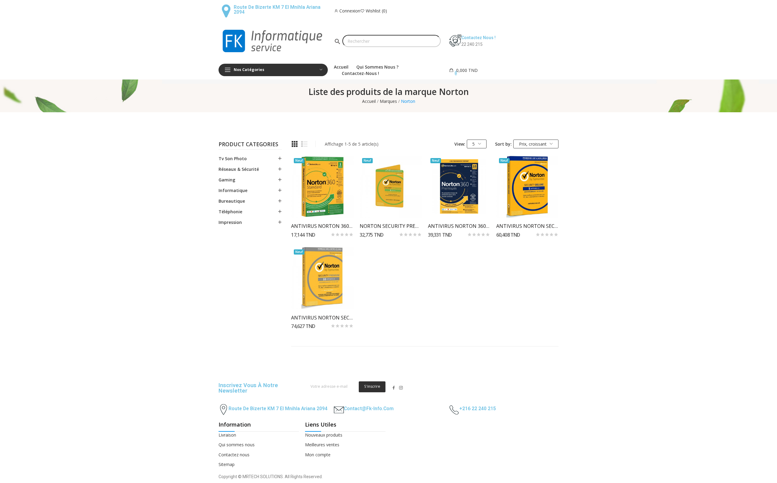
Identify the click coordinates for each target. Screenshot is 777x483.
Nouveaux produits (323, 435)
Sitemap (227, 464)
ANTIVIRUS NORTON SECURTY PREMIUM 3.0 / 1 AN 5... (527, 226)
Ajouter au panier (322, 206)
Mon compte (318, 455)
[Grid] (294, 144)
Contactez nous (234, 455)
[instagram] (401, 388)
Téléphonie (230, 211)
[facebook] (394, 388)
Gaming (227, 180)
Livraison (227, 435)
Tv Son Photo (233, 158)
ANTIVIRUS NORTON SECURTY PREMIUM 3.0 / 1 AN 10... (322, 317)
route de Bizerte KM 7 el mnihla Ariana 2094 (278, 408)
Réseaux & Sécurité (239, 169)
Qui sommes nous (237, 445)
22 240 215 (472, 44)
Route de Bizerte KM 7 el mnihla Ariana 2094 (277, 9)
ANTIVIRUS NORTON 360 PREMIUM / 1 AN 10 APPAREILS (459, 226)
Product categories (248, 145)
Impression (230, 222)
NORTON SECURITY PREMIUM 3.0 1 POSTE (391, 226)
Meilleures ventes (322, 445)
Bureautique (232, 201)
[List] (304, 144)
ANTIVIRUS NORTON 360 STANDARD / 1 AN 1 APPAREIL (322, 226)
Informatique (233, 190)
